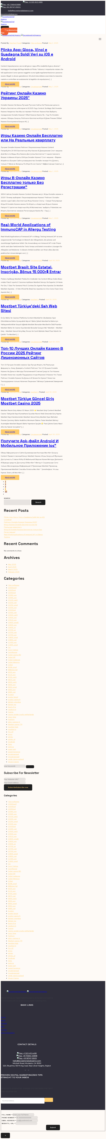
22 (6, 492)
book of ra (12, 707)
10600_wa (12, 625)
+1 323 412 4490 (35, 2)
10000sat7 (12, 588)
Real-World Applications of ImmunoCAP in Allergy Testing (28, 227)
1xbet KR (11, 657)
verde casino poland (16, 759)
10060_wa (12, 595)
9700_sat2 (12, 677)
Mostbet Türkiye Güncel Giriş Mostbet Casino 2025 (27, 401)
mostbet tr (35, 299)
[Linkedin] (25, 1069)
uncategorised (13, 754)
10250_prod (13, 605)
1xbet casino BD (14, 655)
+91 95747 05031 (13, 7)
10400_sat (12, 613)
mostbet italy (13, 727)
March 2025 (12, 569)
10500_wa (12, 617)
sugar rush (12, 749)
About (3, 1020)
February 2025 (13, 572)
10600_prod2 (13, 622)
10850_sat (12, 640)
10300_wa (12, 608)
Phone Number (9, 1118)
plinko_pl (11, 739)
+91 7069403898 (13, 5)
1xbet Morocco (14, 662)
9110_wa (11, 675)
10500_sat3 (13, 615)
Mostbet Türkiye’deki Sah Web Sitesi (29, 308)
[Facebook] (28, 1069)
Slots (10, 744)
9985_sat (12, 692)
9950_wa (11, 690)
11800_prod (13, 645)
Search (7, 498)
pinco (10, 734)
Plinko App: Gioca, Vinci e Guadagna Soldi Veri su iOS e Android (27, 54)
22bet (10, 665)
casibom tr (12, 709)
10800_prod (13, 637)
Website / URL (9, 1123)
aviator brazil (13, 697)
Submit (53, 1127)
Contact (4, 1030)
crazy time (12, 717)
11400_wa (12, 642)
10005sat (12, 590)
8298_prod (12, 667)
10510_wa (12, 620)
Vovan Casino (13, 762)
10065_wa (12, 598)
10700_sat (12, 632)
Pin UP (11, 732)
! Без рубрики (36, 43)
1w (9, 647)
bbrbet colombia (14, 702)
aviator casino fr (14, 700)
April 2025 (12, 567)
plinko (10, 737)
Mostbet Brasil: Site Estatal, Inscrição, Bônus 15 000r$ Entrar (31, 269)
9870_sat (12, 680)
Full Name (7, 1115)
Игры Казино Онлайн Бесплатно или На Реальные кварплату (32, 138)
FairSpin (11, 719)
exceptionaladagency (9, 14)
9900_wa (11, 685)
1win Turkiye (13, 650)
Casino (10, 712)
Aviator (11, 695)
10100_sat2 (13, 600)
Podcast (4, 1023)
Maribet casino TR (15, 724)
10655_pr (12, 627)
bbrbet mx (12, 704)
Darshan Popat (15, 43)
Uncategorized (36, 87)
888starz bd (12, 670)
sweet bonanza (14, 752)
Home (3, 1017)
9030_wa (11, 672)
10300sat (12, 610)
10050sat (12, 593)
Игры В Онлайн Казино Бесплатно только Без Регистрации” (23, 182)
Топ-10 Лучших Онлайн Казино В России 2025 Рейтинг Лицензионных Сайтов (32, 353)
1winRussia (12, 652)
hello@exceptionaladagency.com (20, 11)
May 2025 (12, 564)
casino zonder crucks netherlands (21, 714)
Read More (10, 84)
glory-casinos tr (14, 722)
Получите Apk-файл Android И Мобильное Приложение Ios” (30, 443)
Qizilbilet (11, 742)
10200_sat (12, 603)
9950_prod (12, 687)
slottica (11, 747)
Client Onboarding (7, 1033)
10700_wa (12, 635)
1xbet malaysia (14, 660)
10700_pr (12, 630)
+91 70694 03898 (29, 1056)
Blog (2, 1027)
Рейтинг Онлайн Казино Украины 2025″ (23, 95)
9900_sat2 (12, 682)
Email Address (9, 1120)
